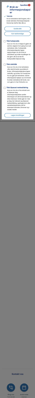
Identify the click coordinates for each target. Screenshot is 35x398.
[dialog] (17, 60)
